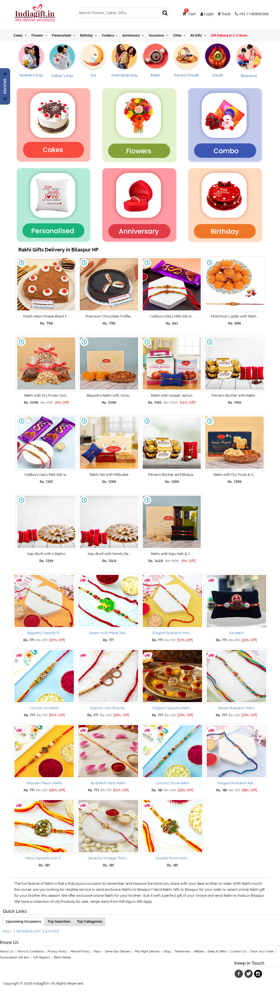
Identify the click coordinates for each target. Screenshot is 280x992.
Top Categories (89, 921)
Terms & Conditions (30, 951)
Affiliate (199, 951)
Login (208, 14)
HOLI (7, 931)
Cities (177, 35)
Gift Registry (41, 957)
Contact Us (238, 951)
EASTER (52, 931)
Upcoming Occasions (23, 921)
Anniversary (131, 35)
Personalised (62, 35)
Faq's (97, 951)
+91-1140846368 (253, 14)
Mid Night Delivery (147, 951)
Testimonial (182, 951)
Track (225, 14)
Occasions (157, 35)
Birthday (87, 35)
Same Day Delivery (118, 951)
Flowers (37, 35)
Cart (190, 14)
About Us (6, 951)
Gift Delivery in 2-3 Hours (229, 35)
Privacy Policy (57, 951)
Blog (167, 951)
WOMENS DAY (28, 931)
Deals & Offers (217, 951)
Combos (108, 35)
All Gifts (196, 35)
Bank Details (62, 957)
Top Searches (59, 921)
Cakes (18, 35)
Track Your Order (262, 951)
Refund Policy (80, 951)
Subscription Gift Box (15, 957)
